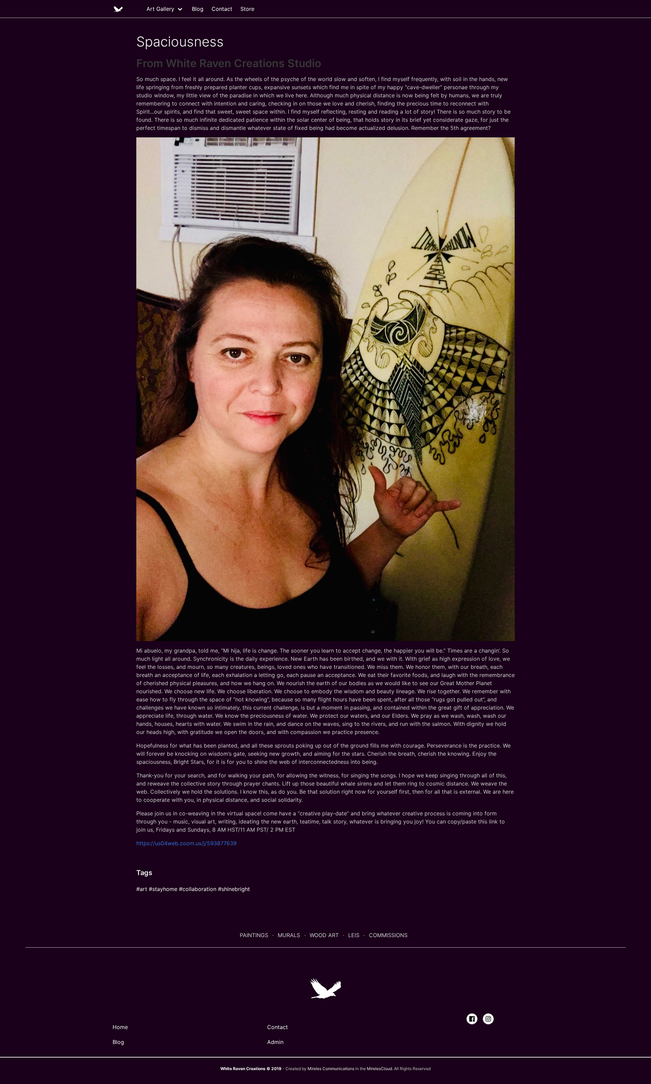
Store (247, 8)
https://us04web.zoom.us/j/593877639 (186, 843)
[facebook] (472, 1019)
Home (120, 1027)
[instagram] (488, 1019)
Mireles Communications (331, 1068)
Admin (275, 1042)
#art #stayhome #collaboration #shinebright (193, 889)
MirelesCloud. (380, 1068)
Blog (197, 8)
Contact (222, 8)
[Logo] (118, 9)
